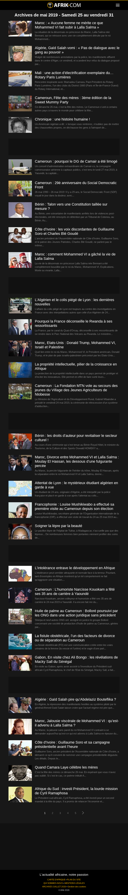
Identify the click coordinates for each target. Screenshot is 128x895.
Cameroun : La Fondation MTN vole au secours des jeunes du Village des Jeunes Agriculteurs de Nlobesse (76, 390)
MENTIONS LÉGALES (74, 883)
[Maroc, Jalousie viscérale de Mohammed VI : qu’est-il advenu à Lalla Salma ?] (20, 727)
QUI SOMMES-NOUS (53, 883)
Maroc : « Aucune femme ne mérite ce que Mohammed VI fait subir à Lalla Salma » (69, 25)
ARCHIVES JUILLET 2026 (54, 887)
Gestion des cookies (77, 887)
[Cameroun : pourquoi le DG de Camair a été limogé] (20, 167)
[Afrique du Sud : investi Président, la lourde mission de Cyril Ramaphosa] (20, 795)
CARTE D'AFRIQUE (56, 880)
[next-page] (83, 813)
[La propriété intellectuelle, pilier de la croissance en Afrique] (20, 370)
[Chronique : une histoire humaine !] (20, 125)
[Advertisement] (64, 147)
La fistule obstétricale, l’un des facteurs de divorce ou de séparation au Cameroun (75, 638)
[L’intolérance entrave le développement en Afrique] (20, 574)
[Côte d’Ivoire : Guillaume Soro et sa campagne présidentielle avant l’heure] (20, 748)
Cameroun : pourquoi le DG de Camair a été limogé (76, 161)
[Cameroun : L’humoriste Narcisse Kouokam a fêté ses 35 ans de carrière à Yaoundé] (20, 595)
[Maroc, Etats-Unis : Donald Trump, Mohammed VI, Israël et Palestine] (20, 349)
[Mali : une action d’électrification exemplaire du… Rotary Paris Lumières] (20, 79)
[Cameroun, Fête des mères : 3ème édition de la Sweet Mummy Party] (20, 104)
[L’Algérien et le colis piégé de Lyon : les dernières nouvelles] (20, 306)
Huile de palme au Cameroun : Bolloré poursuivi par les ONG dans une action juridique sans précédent (76, 613)
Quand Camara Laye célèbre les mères (66, 767)
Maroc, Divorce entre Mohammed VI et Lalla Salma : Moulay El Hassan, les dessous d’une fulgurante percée (77, 461)
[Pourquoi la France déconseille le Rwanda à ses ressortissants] (20, 327)
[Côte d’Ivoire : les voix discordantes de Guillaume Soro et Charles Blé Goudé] (20, 235)
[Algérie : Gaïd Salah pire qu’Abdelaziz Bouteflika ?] (20, 705)
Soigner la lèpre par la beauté (58, 526)
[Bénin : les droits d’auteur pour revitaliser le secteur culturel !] (20, 441)
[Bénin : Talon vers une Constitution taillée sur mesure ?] (20, 210)
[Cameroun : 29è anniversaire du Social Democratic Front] (20, 189)
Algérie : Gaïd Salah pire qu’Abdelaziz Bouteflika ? (75, 699)
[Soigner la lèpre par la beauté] (20, 532)
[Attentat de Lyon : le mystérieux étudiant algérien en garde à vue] (20, 489)
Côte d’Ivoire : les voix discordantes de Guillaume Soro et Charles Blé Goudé (74, 231)
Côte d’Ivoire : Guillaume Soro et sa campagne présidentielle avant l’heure (72, 744)
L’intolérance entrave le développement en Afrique (75, 568)
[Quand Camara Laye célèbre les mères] (20, 773)
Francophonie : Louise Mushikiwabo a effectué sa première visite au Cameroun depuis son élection (74, 506)
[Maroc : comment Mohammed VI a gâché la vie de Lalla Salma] (20, 260)
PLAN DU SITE (74, 880)
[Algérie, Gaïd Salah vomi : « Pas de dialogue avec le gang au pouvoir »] (20, 54)
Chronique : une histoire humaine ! (62, 119)
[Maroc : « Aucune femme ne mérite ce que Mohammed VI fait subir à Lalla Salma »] (20, 29)
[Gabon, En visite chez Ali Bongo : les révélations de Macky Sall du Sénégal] (20, 663)
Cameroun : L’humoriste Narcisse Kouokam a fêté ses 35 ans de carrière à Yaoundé (75, 591)
